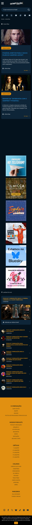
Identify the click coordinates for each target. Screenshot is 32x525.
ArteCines (16, 482)
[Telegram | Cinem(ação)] (16, 165)
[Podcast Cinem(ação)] (16, 233)
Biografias (16, 431)
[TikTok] (20, 15)
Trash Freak (16, 478)
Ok (16, 523)
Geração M (16, 427)
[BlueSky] (16, 15)
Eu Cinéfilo (16, 473)
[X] (11, 15)
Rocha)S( (16, 475)
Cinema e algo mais (16, 466)
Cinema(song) (16, 471)
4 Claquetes (16, 455)
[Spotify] (25, 15)
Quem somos (16, 408)
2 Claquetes (16, 450)
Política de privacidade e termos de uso (16, 415)
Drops (16, 434)
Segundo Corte (16, 438)
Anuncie (16, 413)
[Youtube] (29, 15)
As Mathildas (16, 429)
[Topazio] (16, 210)
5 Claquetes (16, 457)
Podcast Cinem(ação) (16, 425)
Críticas (16, 445)
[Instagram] (2, 15)
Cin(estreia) (16, 468)
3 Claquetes (16, 452)
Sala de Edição (16, 494)
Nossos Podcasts (16, 422)
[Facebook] (7, 15)
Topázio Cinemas (16, 496)
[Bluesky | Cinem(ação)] (16, 255)
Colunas (16, 464)
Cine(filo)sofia (16, 480)
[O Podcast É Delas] (16, 278)
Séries (16, 484)
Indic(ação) (16, 436)
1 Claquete (16, 448)
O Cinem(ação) (16, 406)
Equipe (16, 411)
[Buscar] (28, 10)
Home (2, 19)
